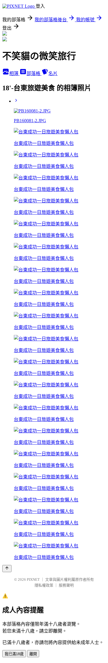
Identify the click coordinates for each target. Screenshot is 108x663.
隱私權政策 (44, 585)
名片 (53, 73)
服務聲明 (66, 585)
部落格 (33, 73)
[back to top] (7, 568)
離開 (33, 654)
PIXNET (33, 579)
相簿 (14, 73)
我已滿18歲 (14, 654)
